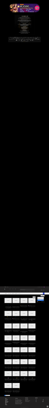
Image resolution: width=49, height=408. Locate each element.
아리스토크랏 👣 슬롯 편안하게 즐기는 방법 (16, 317)
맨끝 (9, 395)
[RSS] (33, 297)
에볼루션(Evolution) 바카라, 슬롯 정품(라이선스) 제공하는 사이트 (31, 365)
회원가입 (42, 295)
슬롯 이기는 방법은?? (8, 329)
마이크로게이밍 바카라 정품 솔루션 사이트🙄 (16, 377)
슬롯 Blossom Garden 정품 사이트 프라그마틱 (31, 317)
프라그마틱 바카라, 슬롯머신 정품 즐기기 (8, 353)
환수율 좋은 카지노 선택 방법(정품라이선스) (16, 353)
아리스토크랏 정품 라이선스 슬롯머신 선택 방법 (8, 365)
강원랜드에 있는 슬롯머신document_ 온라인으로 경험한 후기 (16, 305)
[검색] (34, 289)
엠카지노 (19, 293)
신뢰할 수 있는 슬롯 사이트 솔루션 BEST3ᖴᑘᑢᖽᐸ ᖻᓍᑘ (8, 389)
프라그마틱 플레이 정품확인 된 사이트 (24, 342)
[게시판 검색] (34, 297)
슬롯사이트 (16, 293)
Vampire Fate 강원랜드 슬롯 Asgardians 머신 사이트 (24, 317)
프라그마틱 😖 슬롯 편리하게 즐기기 (8, 317)
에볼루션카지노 (6, 402)
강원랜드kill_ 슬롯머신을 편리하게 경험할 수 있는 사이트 (24, 304)
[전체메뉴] (43, 293)
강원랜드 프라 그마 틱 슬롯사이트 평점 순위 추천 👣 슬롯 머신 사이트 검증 (8, 305)
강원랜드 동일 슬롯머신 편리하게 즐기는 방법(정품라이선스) (31, 353)
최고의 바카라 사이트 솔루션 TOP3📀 (32, 377)
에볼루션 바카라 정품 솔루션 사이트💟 (8, 377)
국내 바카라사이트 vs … (27, 401)
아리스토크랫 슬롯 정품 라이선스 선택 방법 (23, 353)
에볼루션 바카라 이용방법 (32, 329)
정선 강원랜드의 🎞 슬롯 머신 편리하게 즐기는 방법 (31, 304)
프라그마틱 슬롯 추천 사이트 (16, 341)
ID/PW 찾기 (43, 301)
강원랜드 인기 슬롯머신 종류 (16, 329)
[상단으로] (47, 406)
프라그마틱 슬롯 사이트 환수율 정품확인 (8, 342)
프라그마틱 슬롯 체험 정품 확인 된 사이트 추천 (31, 342)
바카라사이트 (13, 293)
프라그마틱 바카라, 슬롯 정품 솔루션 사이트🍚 (24, 377)
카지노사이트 (9, 293)
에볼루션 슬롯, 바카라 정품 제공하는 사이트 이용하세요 (24, 365)
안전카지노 (6, 293)
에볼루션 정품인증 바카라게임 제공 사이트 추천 (23, 330)
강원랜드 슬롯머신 (6, 401)
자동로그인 (39, 301)
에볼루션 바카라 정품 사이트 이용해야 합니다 (16, 365)
